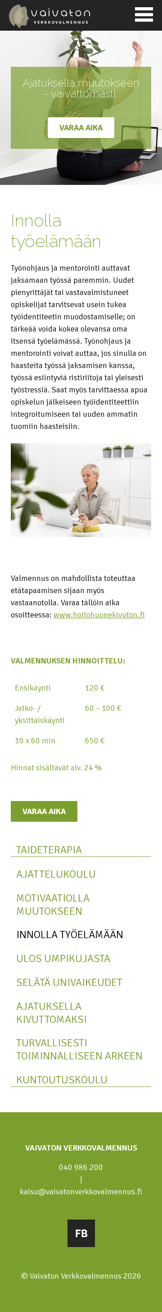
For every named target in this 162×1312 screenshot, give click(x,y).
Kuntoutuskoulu (62, 1079)
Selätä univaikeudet (69, 982)
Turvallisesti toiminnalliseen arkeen (79, 1049)
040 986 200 (81, 1167)
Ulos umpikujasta (63, 958)
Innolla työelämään (69, 934)
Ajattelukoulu (56, 874)
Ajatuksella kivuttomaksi (51, 1013)
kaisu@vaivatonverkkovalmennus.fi (81, 1192)
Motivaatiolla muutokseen (53, 905)
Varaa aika (81, 128)
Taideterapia (49, 849)
